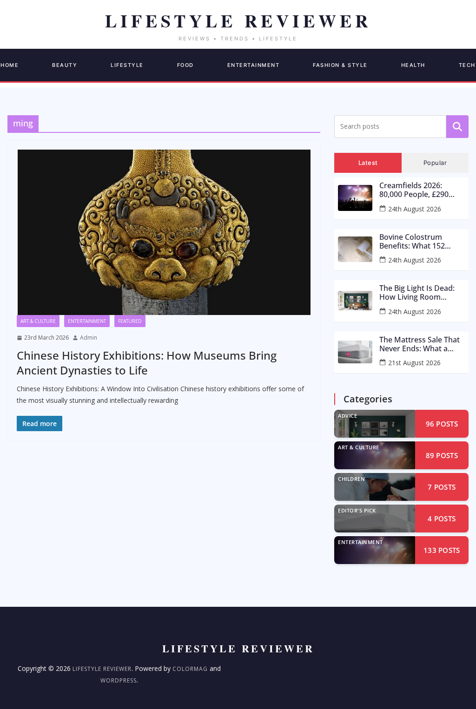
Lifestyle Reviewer (102, 669)
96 (442, 423)
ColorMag (190, 669)
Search (457, 126)
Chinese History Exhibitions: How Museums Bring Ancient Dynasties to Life (147, 362)
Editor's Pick (357, 510)
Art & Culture (38, 321)
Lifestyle (127, 65)
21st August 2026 (414, 362)
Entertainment (253, 65)
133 (441, 550)
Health (413, 65)
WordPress (118, 680)
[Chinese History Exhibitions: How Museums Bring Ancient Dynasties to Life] (164, 232)
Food (185, 65)
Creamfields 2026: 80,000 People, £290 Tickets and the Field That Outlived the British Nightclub (415, 190)
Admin (88, 337)
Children (351, 478)
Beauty (64, 65)
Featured (130, 321)
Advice (347, 415)
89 (442, 455)
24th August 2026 (414, 208)
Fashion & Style (340, 65)
